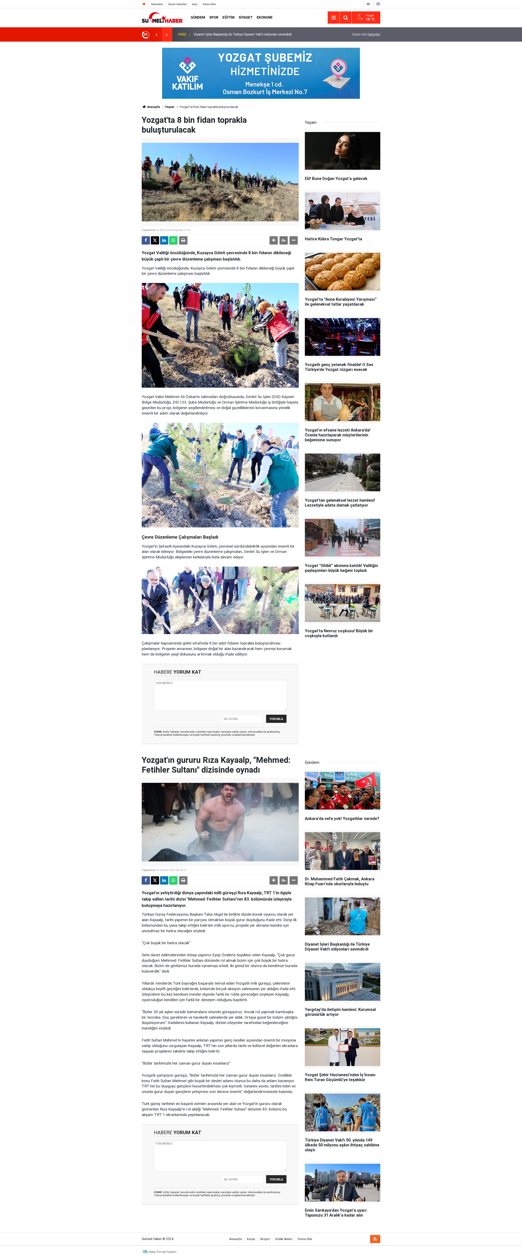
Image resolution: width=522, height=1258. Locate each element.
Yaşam (169, 107)
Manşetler (157, 4)
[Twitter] (155, 240)
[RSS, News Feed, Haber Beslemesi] (375, 1239)
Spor (213, 17)
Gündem (198, 17)
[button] (274, 240)
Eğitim (228, 17)
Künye (251, 1239)
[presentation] (156, 34)
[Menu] (333, 18)
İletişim (265, 1239)
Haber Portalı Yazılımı (162, 1252)
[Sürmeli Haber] (162, 17)
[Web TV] (368, 4)
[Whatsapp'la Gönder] (173, 240)
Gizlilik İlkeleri (283, 1239)
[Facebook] (146, 240)
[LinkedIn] (164, 240)
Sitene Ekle (209, 4)
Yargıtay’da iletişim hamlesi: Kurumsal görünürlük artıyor (233, 34)
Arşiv (195, 4)
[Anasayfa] (144, 4)
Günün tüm (366, 34)
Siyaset (246, 17)
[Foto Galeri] (378, 4)
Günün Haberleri (177, 4)
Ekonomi (264, 17)
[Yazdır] (183, 240)
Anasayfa (153, 107)
